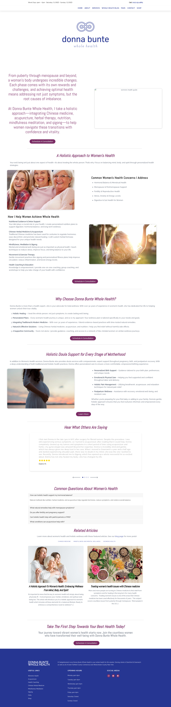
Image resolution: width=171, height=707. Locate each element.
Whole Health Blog (110, 8)
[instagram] (108, 675)
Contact (131, 8)
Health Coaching (33, 682)
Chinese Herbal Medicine (36, 685)
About (87, 8)
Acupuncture (32, 679)
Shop (139, 8)
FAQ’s (123, 8)
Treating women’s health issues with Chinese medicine (115, 586)
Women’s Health (109, 541)
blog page (119, 536)
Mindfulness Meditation (35, 689)
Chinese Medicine (64, 541)
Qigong (30, 692)
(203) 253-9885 (137, 2)
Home (80, 8)
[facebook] (113, 675)
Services (96, 8)
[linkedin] (118, 675)
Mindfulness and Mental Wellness (87, 541)
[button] (76, 477)
